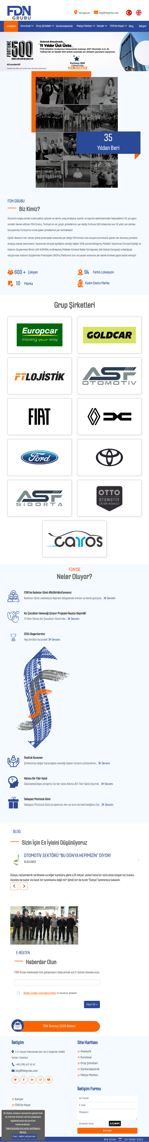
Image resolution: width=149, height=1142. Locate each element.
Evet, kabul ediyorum (24, 1136)
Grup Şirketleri (89, 1063)
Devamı (111, 598)
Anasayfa (85, 1051)
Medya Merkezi (89, 1075)
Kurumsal (86, 1057)
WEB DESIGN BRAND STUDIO (123, 1139)
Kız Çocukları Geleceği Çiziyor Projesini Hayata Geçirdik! (55, 613)
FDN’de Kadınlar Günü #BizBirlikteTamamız (48, 592)
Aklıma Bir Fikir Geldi (35, 778)
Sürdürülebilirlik (90, 1069)
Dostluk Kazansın (33, 757)
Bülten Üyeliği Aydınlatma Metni (39, 993)
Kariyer (18, 1099)
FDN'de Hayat (22, 1105)
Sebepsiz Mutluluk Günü (37, 799)
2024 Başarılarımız (34, 634)
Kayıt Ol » (92, 1004)
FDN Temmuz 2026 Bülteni (59, 1026)
